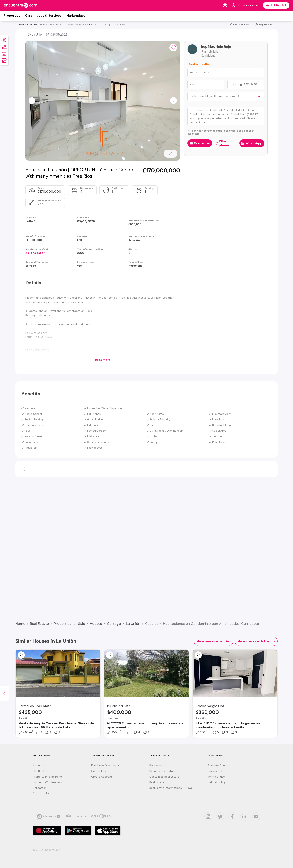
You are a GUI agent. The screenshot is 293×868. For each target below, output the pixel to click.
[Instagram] (208, 816)
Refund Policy (217, 782)
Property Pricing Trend (47, 776)
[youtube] (256, 816)
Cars (28, 16)
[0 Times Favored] (21, 655)
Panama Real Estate (162, 771)
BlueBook (39, 771)
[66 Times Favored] (173, 47)
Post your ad (157, 765)
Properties (12, 16)
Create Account (101, 776)
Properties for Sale (69, 623)
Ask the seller (35, 253)
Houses (96, 623)
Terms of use (216, 776)
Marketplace (76, 16)
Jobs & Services (49, 16)
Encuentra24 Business (47, 782)
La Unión (133, 623)
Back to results (28, 24)
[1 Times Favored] (109, 655)
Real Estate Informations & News (171, 788)
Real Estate (39, 623)
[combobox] (232, 84)
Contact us (98, 771)
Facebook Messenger (105, 765)
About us (39, 765)
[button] (32, 100)
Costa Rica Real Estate (164, 776)
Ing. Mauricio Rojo (216, 46)
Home (20, 623)
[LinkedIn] (244, 817)
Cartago (114, 623)
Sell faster (39, 788)
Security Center (218, 765)
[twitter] (220, 816)
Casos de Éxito (43, 793)
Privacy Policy (217, 771)
